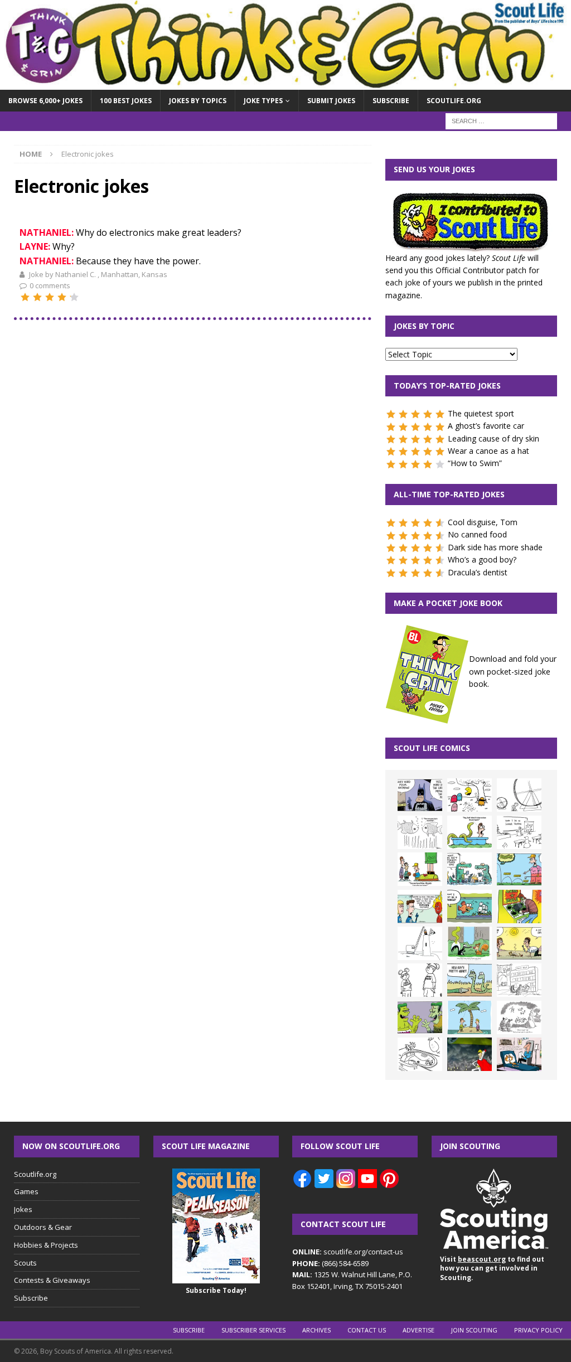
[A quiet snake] (469, 980)
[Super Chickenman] (469, 1054)
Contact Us (366, 1330)
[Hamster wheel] (519, 795)
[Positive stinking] (519, 980)
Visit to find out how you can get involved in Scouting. (492, 1268)
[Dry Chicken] (519, 943)
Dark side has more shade (495, 547)
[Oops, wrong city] (469, 869)
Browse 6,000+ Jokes (45, 100)
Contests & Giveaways (52, 1280)
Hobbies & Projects (46, 1245)
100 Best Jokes (126, 100)
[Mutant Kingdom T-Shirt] (420, 980)
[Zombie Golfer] (519, 869)
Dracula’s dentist (477, 572)
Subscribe (390, 100)
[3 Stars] (49, 297)
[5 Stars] (74, 297)
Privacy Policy (538, 1330)
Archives (316, 1330)
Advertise (418, 1330)
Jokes (23, 1209)
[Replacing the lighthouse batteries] (420, 943)
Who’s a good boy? (482, 559)
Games (26, 1191)
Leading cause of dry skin (493, 438)
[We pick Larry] (420, 869)
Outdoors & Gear (43, 1227)
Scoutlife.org (454, 100)
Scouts (25, 1263)
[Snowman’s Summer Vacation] (519, 832)
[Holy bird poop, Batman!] (420, 795)
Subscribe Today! (216, 1290)
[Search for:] (501, 120)
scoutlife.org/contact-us (347, 1252)
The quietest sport (481, 413)
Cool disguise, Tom (482, 522)
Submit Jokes (331, 100)
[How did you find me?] (469, 943)
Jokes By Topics (197, 100)
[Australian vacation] (420, 832)
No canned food (477, 534)
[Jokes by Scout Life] (285, 83)
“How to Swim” (475, 463)
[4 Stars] (61, 297)
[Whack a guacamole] (519, 906)
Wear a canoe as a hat (488, 450)
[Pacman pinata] (469, 795)
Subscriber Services (253, 1330)
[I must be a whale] (469, 906)
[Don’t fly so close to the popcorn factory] (420, 906)
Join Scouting (474, 1330)
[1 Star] (25, 297)
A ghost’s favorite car (486, 425)
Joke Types (263, 100)
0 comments (50, 285)
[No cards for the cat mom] (519, 1054)
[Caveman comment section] (519, 1017)
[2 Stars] (37, 297)
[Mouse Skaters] (420, 1054)
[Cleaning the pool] (469, 832)
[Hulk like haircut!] (420, 1017)
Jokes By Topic (424, 326)
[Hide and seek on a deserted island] (469, 1017)
